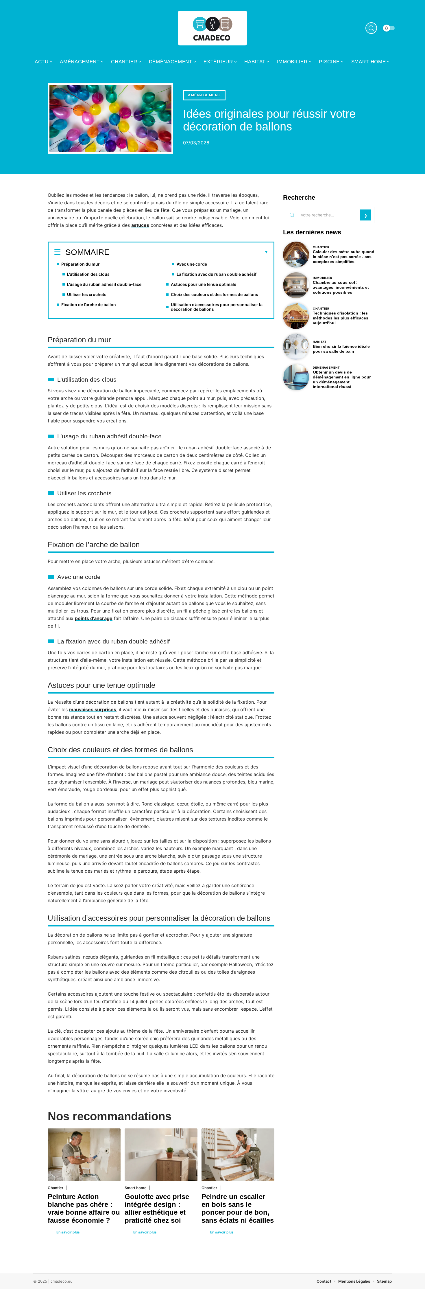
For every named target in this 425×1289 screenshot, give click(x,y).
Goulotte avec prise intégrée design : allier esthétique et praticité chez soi (157, 1208)
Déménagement (326, 367)
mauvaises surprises (92, 709)
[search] (371, 28)
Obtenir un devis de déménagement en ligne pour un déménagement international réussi (342, 379)
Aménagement (204, 95)
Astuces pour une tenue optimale (203, 284)
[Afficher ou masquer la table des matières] (189, 252)
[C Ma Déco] (212, 28)
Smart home (136, 1187)
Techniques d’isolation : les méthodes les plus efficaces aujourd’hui (340, 318)
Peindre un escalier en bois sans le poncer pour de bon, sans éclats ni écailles (238, 1208)
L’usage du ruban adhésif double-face (104, 284)
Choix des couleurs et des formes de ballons (214, 294)
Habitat (320, 341)
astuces (140, 225)
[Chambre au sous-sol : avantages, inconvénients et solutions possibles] (296, 285)
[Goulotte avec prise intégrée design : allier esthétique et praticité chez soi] (161, 1154)
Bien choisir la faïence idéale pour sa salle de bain (341, 349)
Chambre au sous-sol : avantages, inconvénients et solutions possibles (341, 287)
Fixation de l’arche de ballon (88, 304)
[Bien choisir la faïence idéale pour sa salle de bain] (296, 347)
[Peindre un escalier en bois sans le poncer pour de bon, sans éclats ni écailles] (238, 1154)
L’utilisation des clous (88, 274)
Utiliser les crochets (86, 294)
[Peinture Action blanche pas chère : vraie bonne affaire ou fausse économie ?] (84, 1154)
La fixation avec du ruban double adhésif (216, 274)
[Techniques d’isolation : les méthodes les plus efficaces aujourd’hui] (296, 316)
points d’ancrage (93, 618)
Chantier (55, 1187)
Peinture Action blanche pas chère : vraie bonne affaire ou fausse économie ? (84, 1208)
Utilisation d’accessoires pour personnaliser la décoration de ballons (217, 307)
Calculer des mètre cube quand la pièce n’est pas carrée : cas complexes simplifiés (343, 256)
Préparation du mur (80, 264)
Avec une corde (192, 264)
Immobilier (322, 278)
